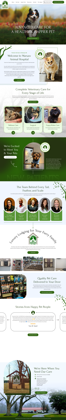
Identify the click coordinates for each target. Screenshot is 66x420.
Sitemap (49, 418)
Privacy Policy (35, 418)
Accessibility (45, 418)
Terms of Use (40, 418)
